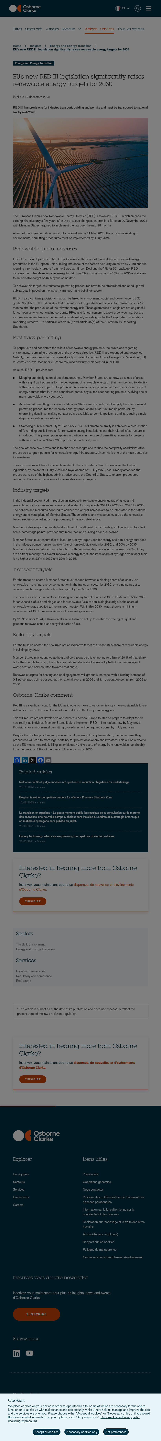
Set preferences (115, 1432)
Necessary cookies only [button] (81, 1432)
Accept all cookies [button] (47, 1432)
